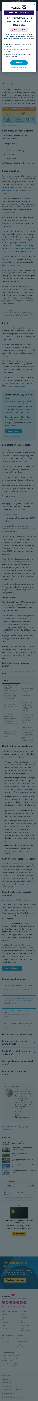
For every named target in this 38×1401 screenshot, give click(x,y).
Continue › (19, 63)
